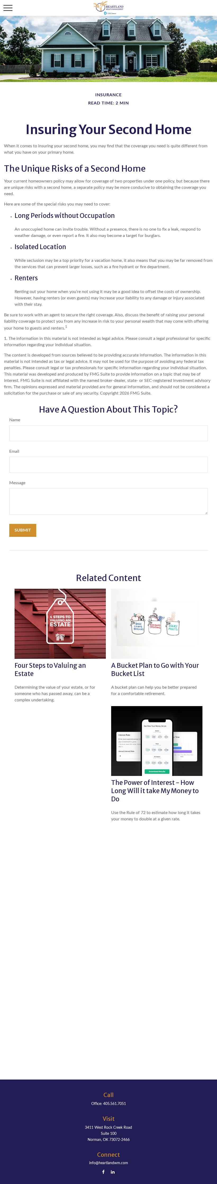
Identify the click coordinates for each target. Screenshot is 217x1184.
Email (14, 451)
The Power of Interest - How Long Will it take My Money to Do (155, 791)
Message (17, 483)
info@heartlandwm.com (108, 1163)
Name (14, 420)
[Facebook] (103, 1171)
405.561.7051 (114, 1104)
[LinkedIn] (112, 1171)
